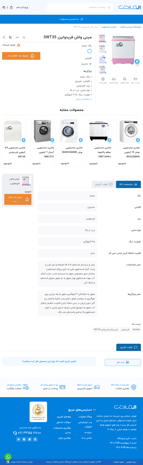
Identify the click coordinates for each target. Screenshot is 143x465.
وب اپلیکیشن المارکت (85, 424)
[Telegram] (18, 439)
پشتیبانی (3, 7)
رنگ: (87, 45)
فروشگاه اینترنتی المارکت (130, 27)
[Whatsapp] (29, 439)
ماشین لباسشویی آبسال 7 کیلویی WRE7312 (45, 152)
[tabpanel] (102, 38)
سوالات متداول (63, 422)
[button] (17, 37)
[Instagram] (24, 439)
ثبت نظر (120, 362)
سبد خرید (11, 7)
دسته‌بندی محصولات (69, 19)
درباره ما (88, 432)
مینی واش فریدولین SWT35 (106, 329)
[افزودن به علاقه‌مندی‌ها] (24, 37)
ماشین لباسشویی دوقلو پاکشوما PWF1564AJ (102, 152)
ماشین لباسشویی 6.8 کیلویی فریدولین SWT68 (15, 152)
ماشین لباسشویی (109, 27)
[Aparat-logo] (35, 439)
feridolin (136, 329)
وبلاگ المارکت (85, 416)
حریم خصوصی (131, 462)
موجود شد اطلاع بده (18, 55)
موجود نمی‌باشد (8, 45)
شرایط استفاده (119, 462)
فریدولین (125, 329)
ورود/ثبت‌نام (22, 7)
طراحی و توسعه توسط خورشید (21, 462)
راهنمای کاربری (64, 416)
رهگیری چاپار (64, 438)
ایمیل (108, 32)
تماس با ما (87, 438)
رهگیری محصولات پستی (62, 430)
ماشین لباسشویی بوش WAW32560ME (72, 150)
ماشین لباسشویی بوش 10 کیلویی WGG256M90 (131, 152)
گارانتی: (88, 58)
